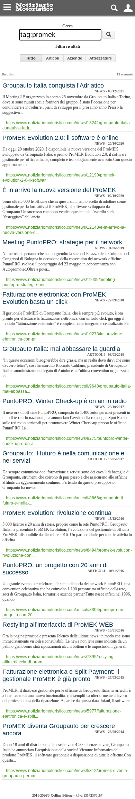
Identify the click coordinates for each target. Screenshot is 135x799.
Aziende (74, 58)
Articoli (52, 58)
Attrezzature (100, 58)
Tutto (31, 58)
